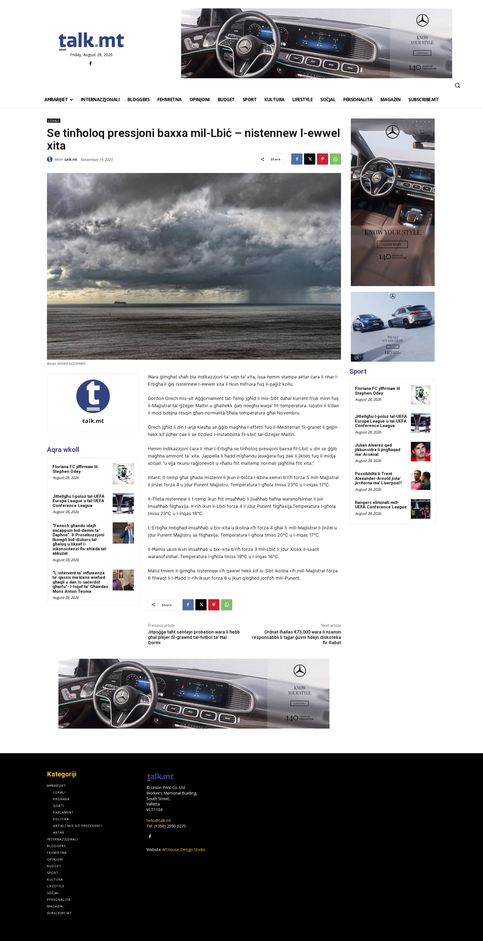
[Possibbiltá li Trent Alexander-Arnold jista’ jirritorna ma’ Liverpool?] (420, 480)
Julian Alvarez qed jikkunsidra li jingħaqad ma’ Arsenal (377, 450)
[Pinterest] (322, 159)
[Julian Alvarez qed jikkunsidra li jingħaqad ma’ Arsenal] (420, 451)
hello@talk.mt (158, 820)
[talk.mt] (50, 159)
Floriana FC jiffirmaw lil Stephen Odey (75, 469)
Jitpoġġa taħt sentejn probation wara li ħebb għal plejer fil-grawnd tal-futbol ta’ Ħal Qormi (194, 637)
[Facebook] (90, 64)
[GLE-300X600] (392, 202)
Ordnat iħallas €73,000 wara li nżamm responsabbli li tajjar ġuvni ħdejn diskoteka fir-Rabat (296, 637)
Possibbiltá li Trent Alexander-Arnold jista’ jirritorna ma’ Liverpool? (378, 478)
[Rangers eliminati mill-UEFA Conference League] (420, 509)
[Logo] (91, 42)
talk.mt (70, 159)
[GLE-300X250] (392, 327)
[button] (457, 85)
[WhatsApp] (335, 159)
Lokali (53, 121)
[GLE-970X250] (316, 43)
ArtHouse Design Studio (183, 849)
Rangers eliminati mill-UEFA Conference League (381, 505)
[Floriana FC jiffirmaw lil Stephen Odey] (123, 474)
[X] (309, 159)
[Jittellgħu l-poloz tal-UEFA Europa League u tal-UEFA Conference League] (123, 503)
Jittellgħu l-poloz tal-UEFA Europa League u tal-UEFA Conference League (79, 501)
